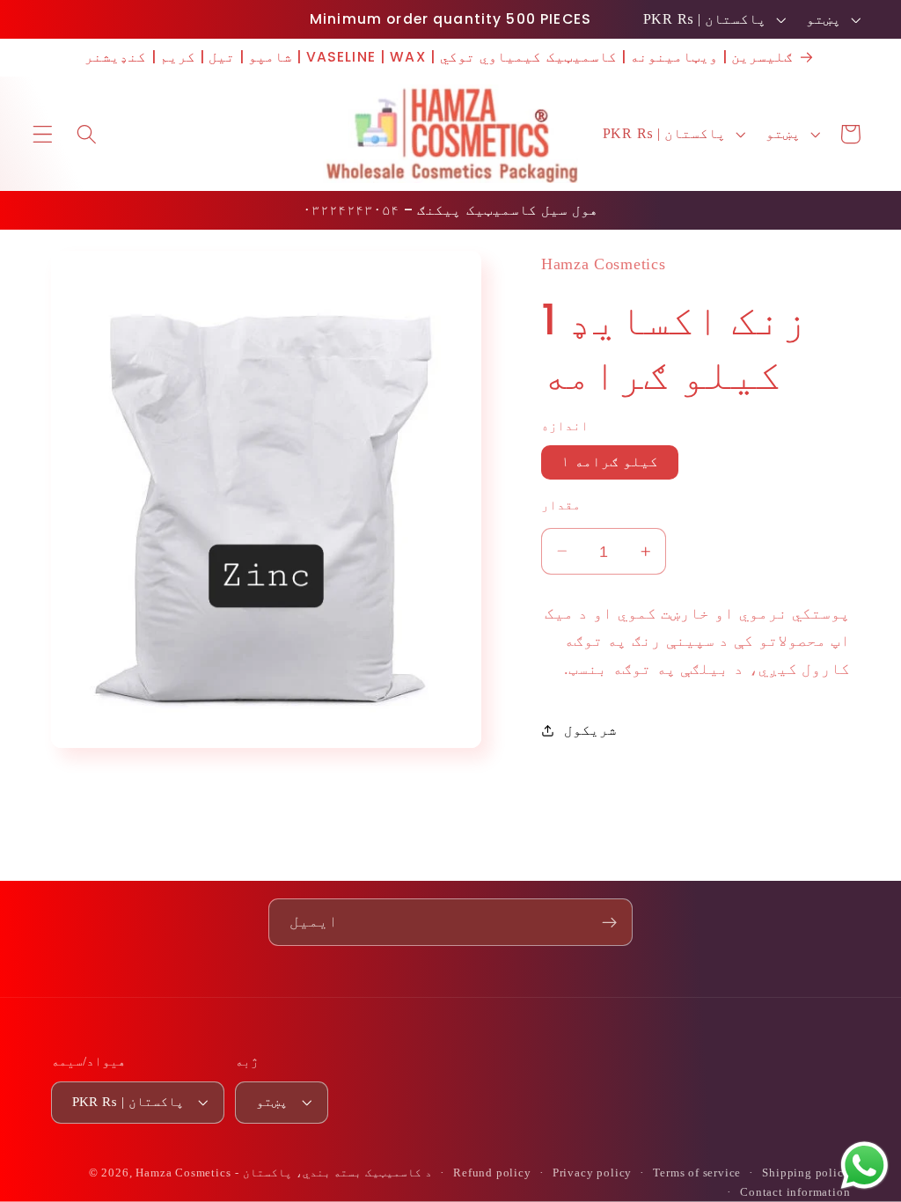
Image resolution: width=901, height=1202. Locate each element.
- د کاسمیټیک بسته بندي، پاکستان (333, 1173)
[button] (42, 134)
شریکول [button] (590, 729)
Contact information (795, 1192)
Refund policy (492, 1173)
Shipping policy (806, 1173)
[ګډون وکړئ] (609, 922)
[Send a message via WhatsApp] (864, 1165)
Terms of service (697, 1173)
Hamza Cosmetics (183, 1173)
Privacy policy (592, 1173)
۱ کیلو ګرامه (609, 461)
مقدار (561, 505)
